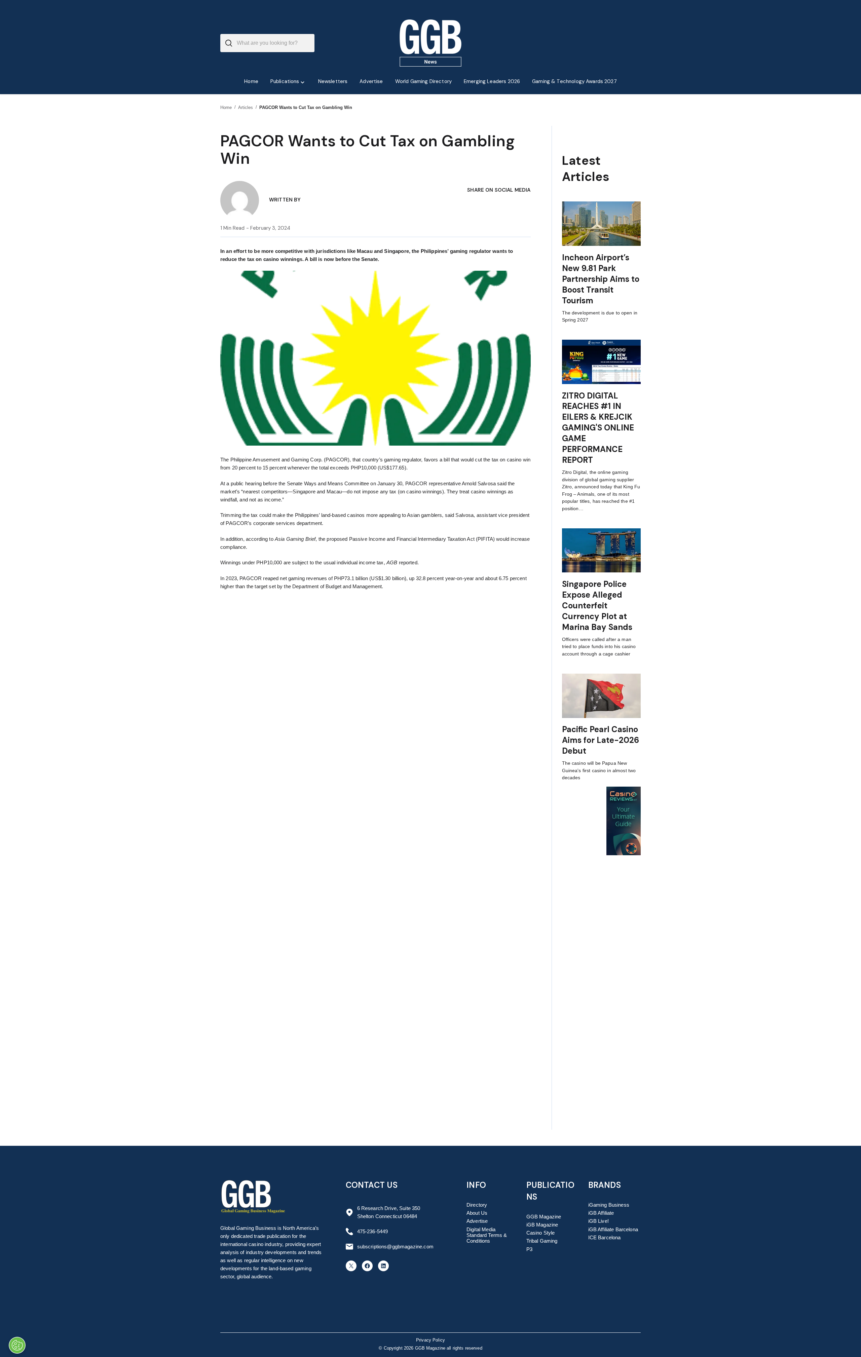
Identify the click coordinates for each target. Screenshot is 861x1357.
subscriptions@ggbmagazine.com (395, 1246)
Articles (245, 107)
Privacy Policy (430, 1340)
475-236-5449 (372, 1231)
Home (226, 107)
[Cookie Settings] (17, 1345)
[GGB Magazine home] (430, 43)
